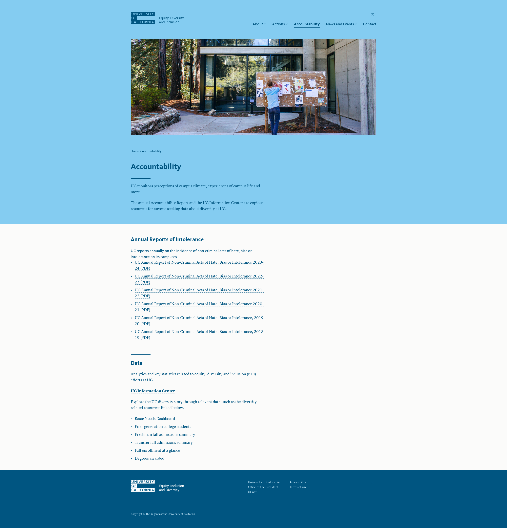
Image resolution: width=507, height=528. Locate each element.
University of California (264, 482)
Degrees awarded (149, 459)
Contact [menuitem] (369, 24)
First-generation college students (163, 427)
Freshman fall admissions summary (165, 435)
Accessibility (298, 482)
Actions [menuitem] (279, 24)
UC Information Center (223, 203)
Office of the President (263, 487)
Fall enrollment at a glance (157, 451)
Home (135, 151)
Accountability (152, 151)
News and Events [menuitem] (340, 24)
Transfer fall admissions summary (164, 443)
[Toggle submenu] (265, 23)
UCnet (252, 492)
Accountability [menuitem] (307, 24)
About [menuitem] (258, 24)
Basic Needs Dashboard (155, 419)
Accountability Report (170, 203)
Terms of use (298, 487)
